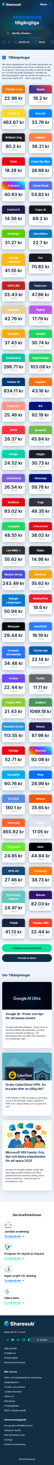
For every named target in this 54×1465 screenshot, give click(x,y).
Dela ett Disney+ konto (14, 1435)
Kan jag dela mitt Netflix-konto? (18, 1425)
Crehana (13, 185)
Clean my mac (40, 161)
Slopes (40, 822)
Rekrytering (9, 1401)
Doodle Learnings (13, 259)
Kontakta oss (10, 1353)
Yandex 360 (40, 923)
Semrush (13, 822)
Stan (40, 774)
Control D (13, 209)
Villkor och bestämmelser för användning (23, 1377)
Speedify (13, 774)
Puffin (40, 678)
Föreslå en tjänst (27, 958)
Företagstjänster (11, 1406)
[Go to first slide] (52, 42)
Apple (40, 89)
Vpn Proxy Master (13, 897)
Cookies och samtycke (14, 1387)
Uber (40, 847)
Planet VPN (13, 702)
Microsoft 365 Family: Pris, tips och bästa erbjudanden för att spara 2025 (25, 1156)
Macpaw (13, 626)
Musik (45, 42)
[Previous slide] (4, 42)
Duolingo (13, 233)
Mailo (40, 550)
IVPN (13, 430)
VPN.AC (13, 871)
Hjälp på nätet (10, 1348)
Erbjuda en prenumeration (27, 948)
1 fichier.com (13, 89)
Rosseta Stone (13, 726)
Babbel (40, 137)
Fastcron (40, 285)
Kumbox (13, 502)
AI (11, 42)
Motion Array (14, 574)
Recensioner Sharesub (14, 1362)
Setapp (13, 750)
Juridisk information (13, 1391)
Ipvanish (40, 430)
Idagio (40, 454)
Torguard (13, 847)
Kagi (41, 502)
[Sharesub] (11, 4)
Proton (13, 678)
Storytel (40, 750)
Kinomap (41, 478)
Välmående (26, 42)
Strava (40, 798)
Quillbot (40, 702)
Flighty (40, 309)
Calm (13, 161)
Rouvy (40, 726)
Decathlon (40, 233)
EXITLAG (14, 285)
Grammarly (13, 358)
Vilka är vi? (9, 1396)
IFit (40, 406)
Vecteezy (40, 871)
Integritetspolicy (11, 1382)
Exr (40, 257)
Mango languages (13, 600)
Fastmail (13, 309)
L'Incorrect (40, 526)
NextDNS (40, 626)
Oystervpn (40, 650)
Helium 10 (13, 382)
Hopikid (40, 382)
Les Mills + (14, 550)
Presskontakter (11, 1358)
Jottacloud (13, 478)
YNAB (13, 923)
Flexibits (13, 333)
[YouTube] (12, 1339)
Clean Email (40, 185)
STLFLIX (13, 798)
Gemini (40, 333)
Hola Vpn (13, 406)
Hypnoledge (40, 358)
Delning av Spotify (12, 1430)
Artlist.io (14, 113)
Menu (43, 4)
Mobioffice (40, 598)
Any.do (40, 113)
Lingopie (13, 526)
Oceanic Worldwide (13, 652)
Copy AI (40, 209)
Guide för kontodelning (14, 1444)
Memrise (40, 574)
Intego (13, 454)
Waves (40, 895)
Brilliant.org (14, 137)
